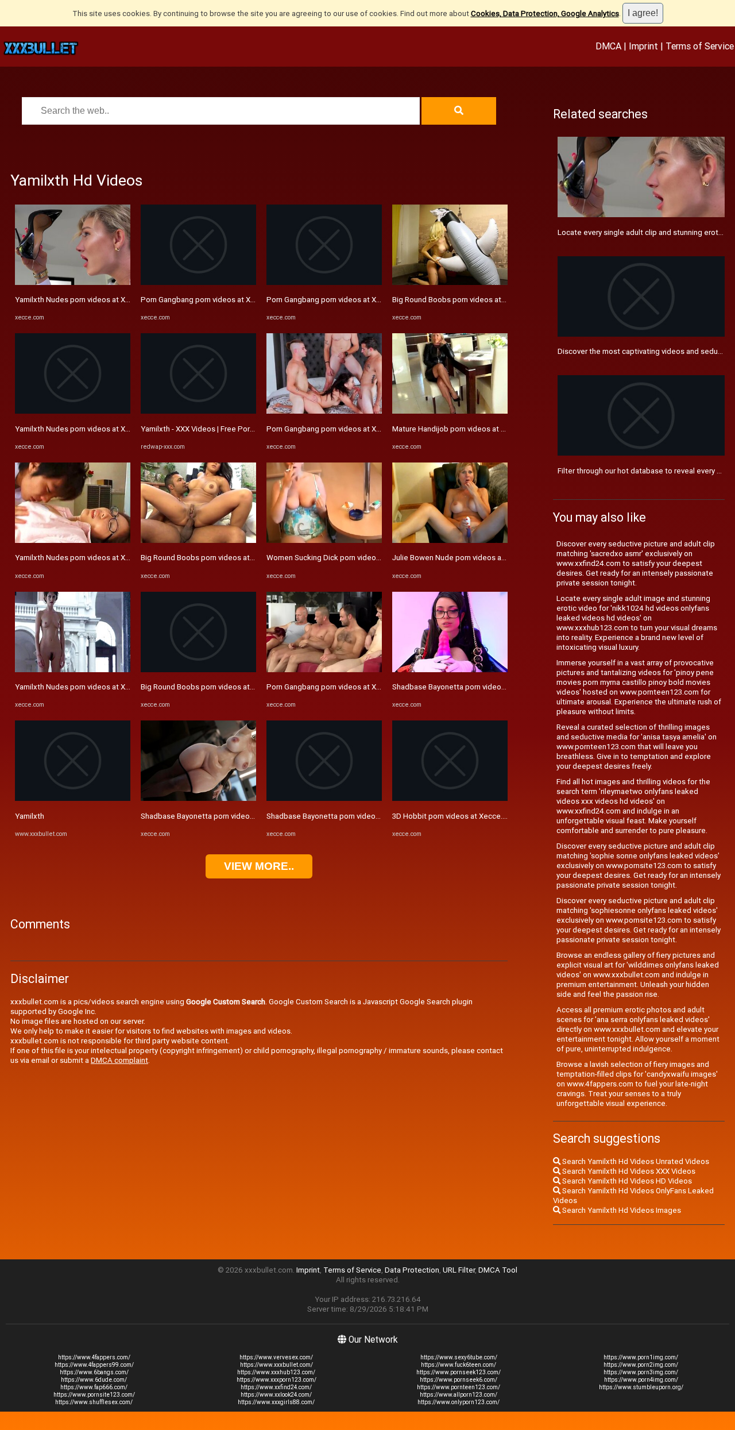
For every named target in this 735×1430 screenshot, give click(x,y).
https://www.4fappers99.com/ (94, 1365)
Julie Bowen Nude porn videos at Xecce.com (468, 557)
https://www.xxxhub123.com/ (276, 1372)
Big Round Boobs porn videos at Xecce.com (215, 557)
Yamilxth (29, 816)
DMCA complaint (119, 1060)
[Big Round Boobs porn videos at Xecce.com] (198, 540)
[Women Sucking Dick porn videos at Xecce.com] (324, 540)
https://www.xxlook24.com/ (276, 1394)
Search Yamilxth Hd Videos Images (620, 1210)
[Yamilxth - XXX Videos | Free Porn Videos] (198, 411)
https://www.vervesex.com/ (276, 1357)
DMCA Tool (497, 1270)
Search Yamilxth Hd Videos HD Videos (626, 1181)
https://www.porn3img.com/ (641, 1372)
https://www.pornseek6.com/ (458, 1379)
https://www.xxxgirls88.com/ (276, 1402)
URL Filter (459, 1270)
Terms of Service (700, 46)
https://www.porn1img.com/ (641, 1357)
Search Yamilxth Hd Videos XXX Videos (627, 1171)
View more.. (259, 866)
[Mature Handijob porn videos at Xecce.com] (450, 411)
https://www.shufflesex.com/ (94, 1402)
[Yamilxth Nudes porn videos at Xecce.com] (72, 282)
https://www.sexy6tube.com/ (458, 1357)
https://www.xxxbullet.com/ (276, 1365)
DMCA (608, 46)
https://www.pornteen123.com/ (458, 1387)
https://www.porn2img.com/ (641, 1365)
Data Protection (412, 1270)
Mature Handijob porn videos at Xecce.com (465, 429)
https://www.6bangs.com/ (94, 1372)
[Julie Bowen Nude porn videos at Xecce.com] (450, 540)
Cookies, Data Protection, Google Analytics (545, 13)
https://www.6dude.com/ (94, 1379)
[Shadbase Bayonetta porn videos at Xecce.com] (198, 798)
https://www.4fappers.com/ (94, 1357)
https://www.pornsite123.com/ (94, 1394)
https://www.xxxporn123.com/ (276, 1379)
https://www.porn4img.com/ (641, 1379)
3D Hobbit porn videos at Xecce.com (454, 816)
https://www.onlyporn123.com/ (458, 1402)
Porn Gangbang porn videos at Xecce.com (212, 299)
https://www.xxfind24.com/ (276, 1387)
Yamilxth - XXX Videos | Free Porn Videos (210, 429)
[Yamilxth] (72, 798)
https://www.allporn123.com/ (458, 1394)
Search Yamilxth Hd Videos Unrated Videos (634, 1161)
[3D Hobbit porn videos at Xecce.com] (450, 798)
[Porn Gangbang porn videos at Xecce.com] (198, 282)
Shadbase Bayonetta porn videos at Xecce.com (222, 816)
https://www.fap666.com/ (93, 1387)
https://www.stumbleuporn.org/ (641, 1387)
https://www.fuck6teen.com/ (458, 1365)
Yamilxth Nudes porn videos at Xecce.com (87, 299)
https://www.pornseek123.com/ (458, 1372)
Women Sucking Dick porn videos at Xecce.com (347, 557)
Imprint (643, 46)
